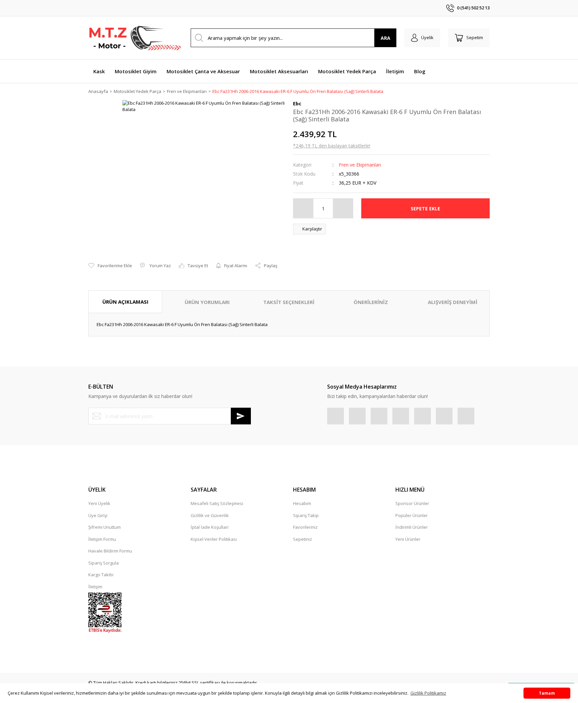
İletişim (95, 587)
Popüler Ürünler (411, 515)
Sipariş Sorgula (103, 563)
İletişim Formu (102, 539)
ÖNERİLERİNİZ (371, 302)
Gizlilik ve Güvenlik (210, 515)
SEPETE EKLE (425, 208)
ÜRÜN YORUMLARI (207, 302)
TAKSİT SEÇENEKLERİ (288, 302)
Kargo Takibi (100, 575)
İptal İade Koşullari (209, 527)
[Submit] (241, 416)
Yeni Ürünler (407, 539)
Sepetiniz (302, 539)
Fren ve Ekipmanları (360, 165)
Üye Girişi (97, 515)
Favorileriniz (305, 527)
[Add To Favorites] (110, 266)
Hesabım (302, 503)
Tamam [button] (547, 693)
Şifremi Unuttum (104, 527)
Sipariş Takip (306, 515)
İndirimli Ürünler (411, 527)
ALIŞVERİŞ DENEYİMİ (452, 302)
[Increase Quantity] (343, 208)
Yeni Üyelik (99, 503)
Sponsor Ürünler (412, 503)
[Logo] (135, 37)
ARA (385, 38)
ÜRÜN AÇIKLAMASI (125, 301)
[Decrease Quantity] (303, 208)
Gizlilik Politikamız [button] (428, 693)
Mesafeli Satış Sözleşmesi (217, 503)
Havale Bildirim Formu (110, 551)
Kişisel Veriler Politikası (214, 539)
